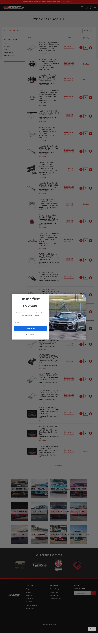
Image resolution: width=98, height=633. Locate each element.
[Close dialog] (84, 296)
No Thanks (30, 335)
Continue (30, 328)
